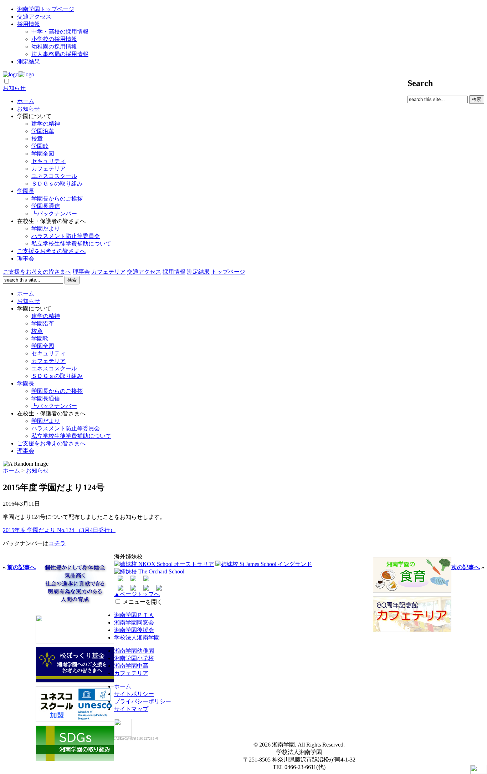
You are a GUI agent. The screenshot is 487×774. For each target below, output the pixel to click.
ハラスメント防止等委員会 (65, 236)
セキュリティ (48, 161)
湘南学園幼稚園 (134, 651)
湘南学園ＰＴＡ (134, 615)
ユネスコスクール (54, 176)
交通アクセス (34, 17)
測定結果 (28, 62)
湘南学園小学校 (134, 658)
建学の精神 (45, 124)
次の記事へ (465, 567)
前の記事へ (21, 567)
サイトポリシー (134, 694)
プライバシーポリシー (142, 701)
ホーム (25, 101)
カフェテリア (48, 169)
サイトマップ (131, 709)
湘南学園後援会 (134, 630)
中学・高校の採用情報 (59, 32)
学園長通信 (45, 206)
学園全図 (42, 154)
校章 (37, 139)
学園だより (45, 229)
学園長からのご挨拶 (57, 199)
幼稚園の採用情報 (54, 47)
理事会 (25, 259)
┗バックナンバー (54, 214)
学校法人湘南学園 (137, 637)
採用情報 (28, 24)
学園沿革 (42, 131)
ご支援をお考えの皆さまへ (51, 251)
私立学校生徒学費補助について (71, 244)
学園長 (25, 191)
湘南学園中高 (131, 666)
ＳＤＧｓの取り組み (57, 184)
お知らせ (14, 88)
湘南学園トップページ (45, 9)
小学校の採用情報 (54, 39)
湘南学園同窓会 (134, 622)
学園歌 (39, 146)
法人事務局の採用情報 (59, 54)
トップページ (228, 272)
